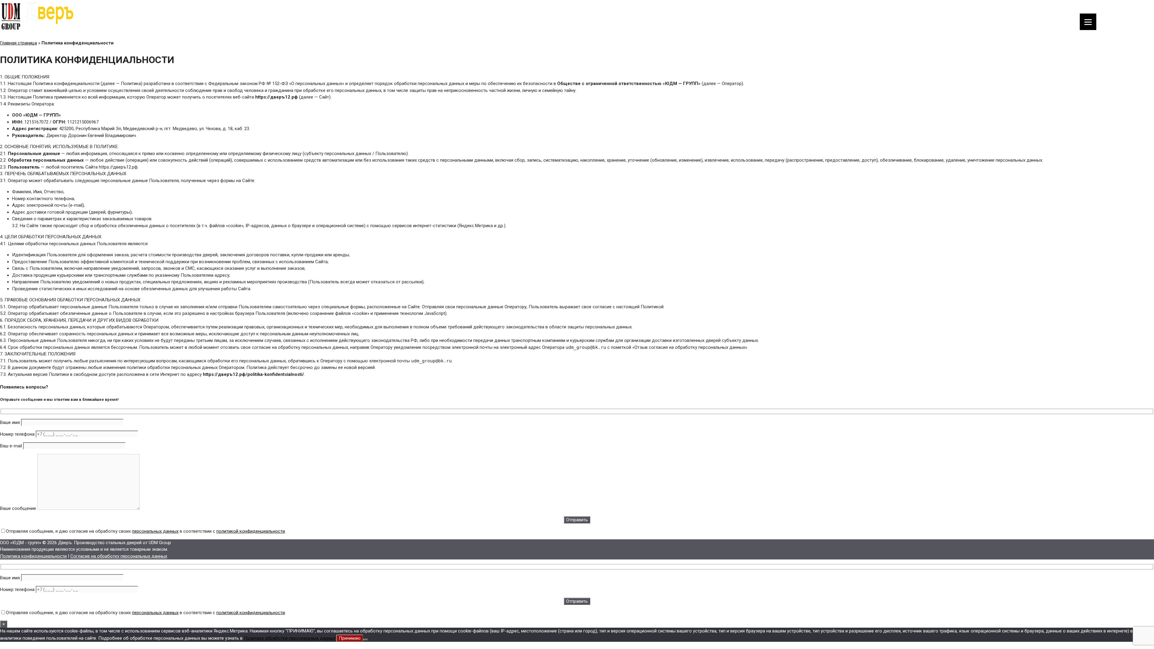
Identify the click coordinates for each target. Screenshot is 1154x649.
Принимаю (350, 638)
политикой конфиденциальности (250, 531)
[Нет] (365, 640)
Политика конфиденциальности (33, 556)
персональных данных (155, 531)
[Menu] (1088, 22)
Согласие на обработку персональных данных (118, 556)
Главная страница (18, 43)
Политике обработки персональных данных (289, 638)
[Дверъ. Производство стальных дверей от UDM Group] (37, 31)
